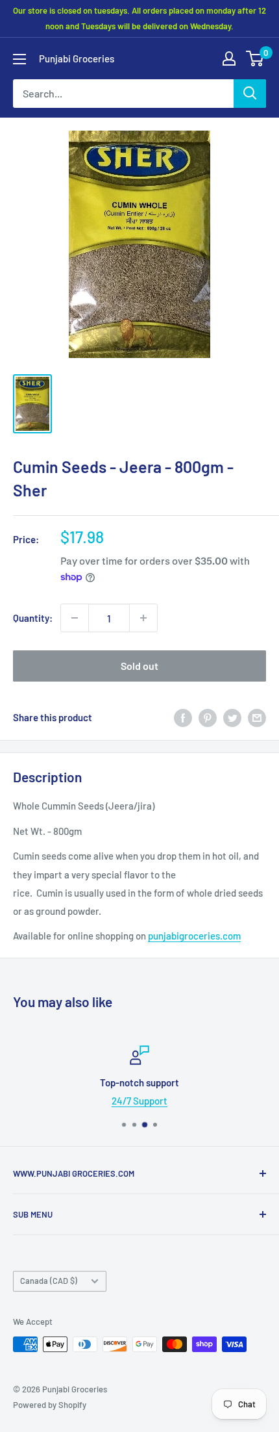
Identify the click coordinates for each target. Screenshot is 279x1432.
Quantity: (33, 618)
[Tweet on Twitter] (232, 717)
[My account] (229, 58)
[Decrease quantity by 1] (74, 618)
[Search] (250, 93)
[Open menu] (19, 59)
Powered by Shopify (49, 1405)
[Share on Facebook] (183, 717)
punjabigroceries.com (194, 935)
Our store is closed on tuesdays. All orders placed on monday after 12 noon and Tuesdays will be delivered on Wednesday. (139, 18)
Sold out (139, 665)
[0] (255, 58)
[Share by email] (257, 717)
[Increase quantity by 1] (143, 618)
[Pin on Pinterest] (208, 717)
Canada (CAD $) (48, 1280)
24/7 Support (139, 1100)
